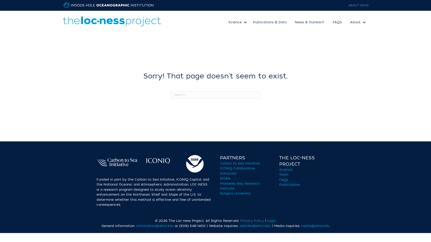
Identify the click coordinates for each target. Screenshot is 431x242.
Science (285, 170)
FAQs (283, 180)
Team (283, 175)
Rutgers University (235, 193)
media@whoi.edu (315, 226)
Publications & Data (269, 22)
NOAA (225, 178)
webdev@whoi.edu (255, 226)
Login (271, 221)
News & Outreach (309, 22)
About (355, 22)
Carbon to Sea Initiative (240, 163)
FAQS (337, 22)
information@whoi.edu (155, 226)
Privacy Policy (252, 221)
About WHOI (360, 5)
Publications (289, 185)
